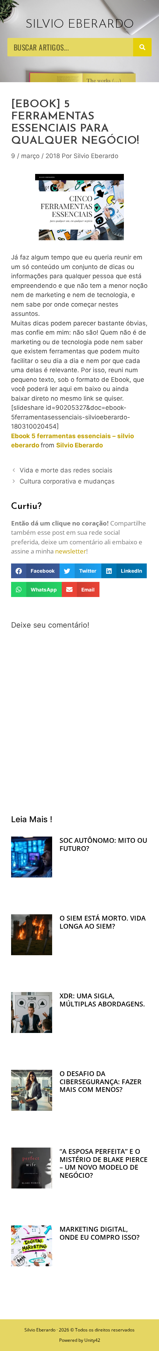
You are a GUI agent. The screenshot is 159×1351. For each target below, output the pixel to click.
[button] (35, 571)
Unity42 (92, 1340)
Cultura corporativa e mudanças (67, 481)
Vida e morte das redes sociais (66, 470)
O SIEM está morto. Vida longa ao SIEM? (103, 922)
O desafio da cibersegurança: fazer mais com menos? (101, 1081)
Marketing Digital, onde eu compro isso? (99, 1233)
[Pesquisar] (142, 47)
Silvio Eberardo (80, 24)
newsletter (70, 551)
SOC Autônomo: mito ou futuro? (103, 844)
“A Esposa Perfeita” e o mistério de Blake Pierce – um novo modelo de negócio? (104, 1163)
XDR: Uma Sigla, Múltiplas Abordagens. (102, 999)
